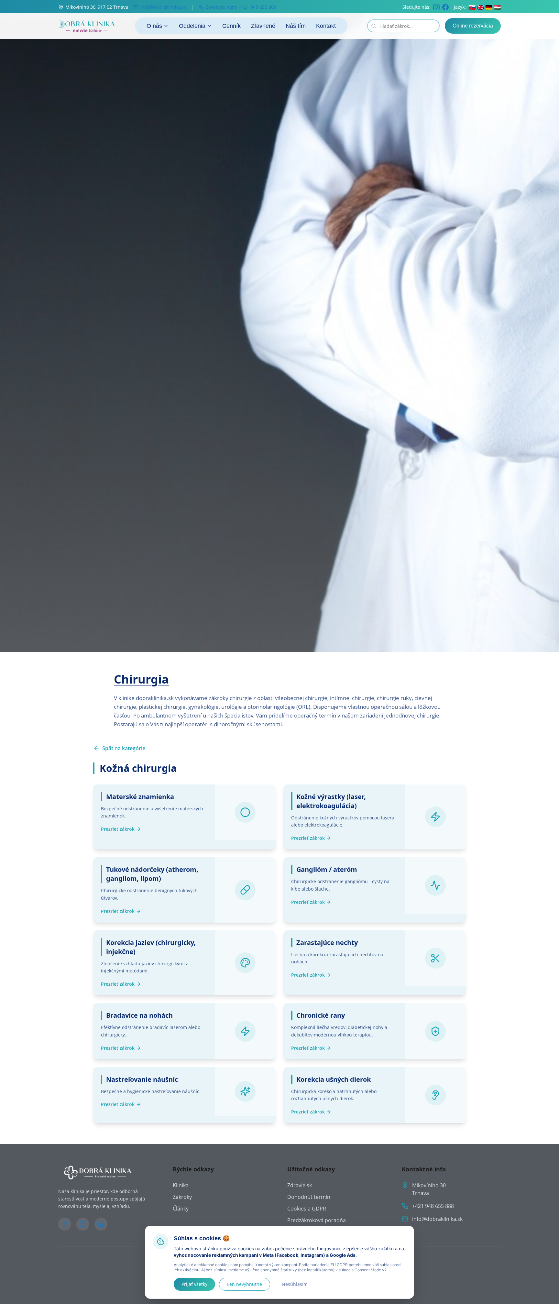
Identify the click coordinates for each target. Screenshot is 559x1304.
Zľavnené (263, 26)
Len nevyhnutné (244, 1284)
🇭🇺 (497, 7)
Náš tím (296, 26)
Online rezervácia (473, 25)
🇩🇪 (488, 7)
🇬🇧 (480, 7)
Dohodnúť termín (308, 1196)
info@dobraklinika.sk (437, 1218)
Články (181, 1208)
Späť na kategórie (123, 748)
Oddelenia (192, 26)
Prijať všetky (194, 1284)
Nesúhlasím (295, 1284)
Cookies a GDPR (306, 1208)
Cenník (231, 26)
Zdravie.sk (299, 1185)
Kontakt (326, 26)
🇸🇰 (472, 7)
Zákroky (182, 1196)
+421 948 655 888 (433, 1206)
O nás (154, 26)
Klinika (181, 1185)
